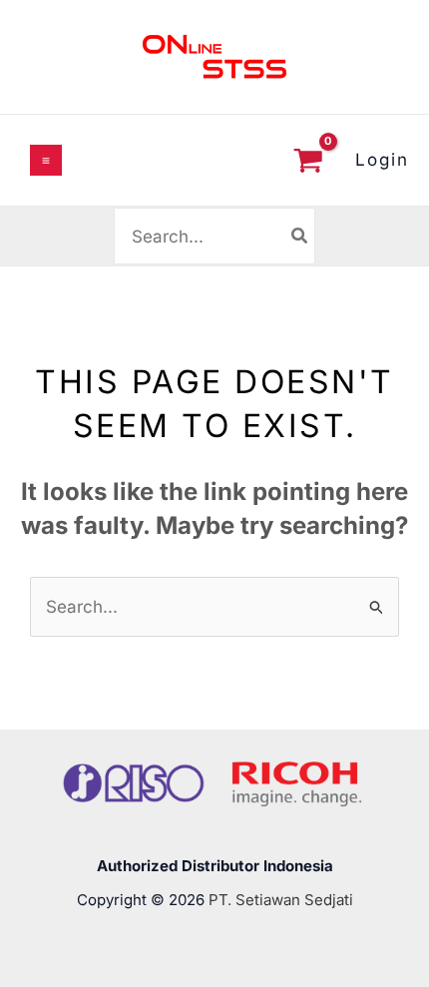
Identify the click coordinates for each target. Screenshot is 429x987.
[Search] (300, 235)
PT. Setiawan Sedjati (281, 899)
